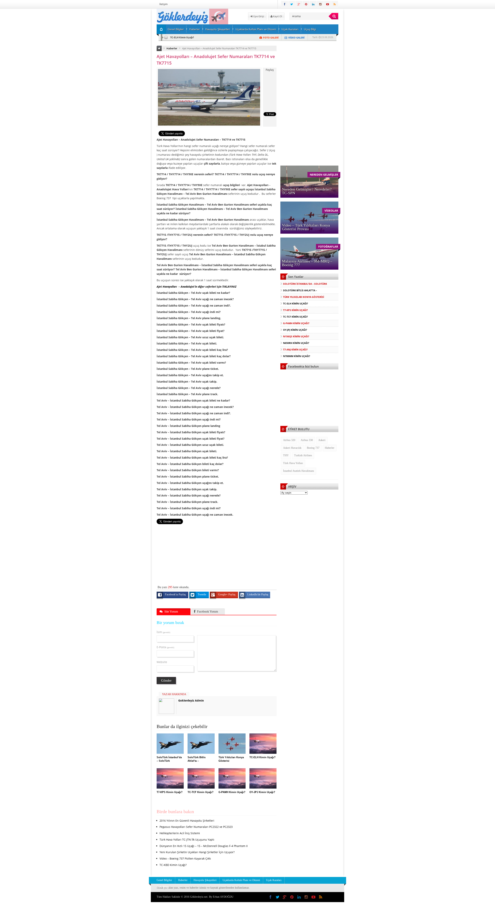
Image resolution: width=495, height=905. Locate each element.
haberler (329, 447)
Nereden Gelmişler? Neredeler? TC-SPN (307, 191)
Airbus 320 (289, 440)
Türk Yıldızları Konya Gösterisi (303, 297)
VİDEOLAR (331, 210)
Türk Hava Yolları (293, 463)
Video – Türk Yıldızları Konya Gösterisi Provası (306, 227)
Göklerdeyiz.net (198, 896)
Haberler (194, 29)
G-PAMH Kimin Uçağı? (296, 323)
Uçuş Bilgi (310, 29)
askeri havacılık (292, 447)
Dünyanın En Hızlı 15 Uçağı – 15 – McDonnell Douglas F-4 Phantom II (204, 846)
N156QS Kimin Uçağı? (296, 336)
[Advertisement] (136, 67)
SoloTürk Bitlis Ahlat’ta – (300, 290)
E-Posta (165, 647)
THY (286, 455)
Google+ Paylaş (227, 594)
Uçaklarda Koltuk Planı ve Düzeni (256, 29)
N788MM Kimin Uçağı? (296, 356)
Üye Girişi (258, 16)
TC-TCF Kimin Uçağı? (295, 316)
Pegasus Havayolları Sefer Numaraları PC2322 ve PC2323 (196, 827)
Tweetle (202, 594)
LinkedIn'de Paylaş (257, 594)
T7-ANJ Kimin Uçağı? (295, 349)
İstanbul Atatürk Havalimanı (298, 470)
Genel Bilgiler (176, 29)
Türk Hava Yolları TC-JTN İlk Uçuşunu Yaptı (187, 839)
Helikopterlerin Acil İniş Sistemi (180, 833)
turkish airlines (303, 455)
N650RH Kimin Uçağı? (296, 343)
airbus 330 (307, 440)
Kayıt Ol (277, 16)
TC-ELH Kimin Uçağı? (182, 37)
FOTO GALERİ (271, 37)
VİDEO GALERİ (296, 37)
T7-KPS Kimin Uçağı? (295, 310)
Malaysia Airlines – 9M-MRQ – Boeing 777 (307, 263)
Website (162, 662)
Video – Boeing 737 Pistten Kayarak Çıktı (185, 858)
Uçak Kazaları (290, 29)
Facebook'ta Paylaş (175, 594)
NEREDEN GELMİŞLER (324, 174)
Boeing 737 (313, 447)
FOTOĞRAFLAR (328, 246)
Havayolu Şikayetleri (217, 29)
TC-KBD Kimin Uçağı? (173, 865)
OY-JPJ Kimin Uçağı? (295, 330)
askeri (321, 440)
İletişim (163, 4)
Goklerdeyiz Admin (191, 700)
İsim (163, 632)
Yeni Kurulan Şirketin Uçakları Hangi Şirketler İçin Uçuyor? (197, 852)
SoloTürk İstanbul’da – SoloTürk (305, 283)
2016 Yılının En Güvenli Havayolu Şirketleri (187, 820)
